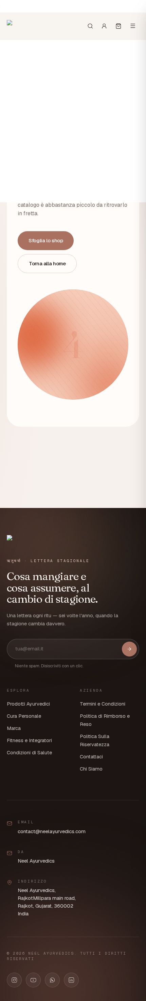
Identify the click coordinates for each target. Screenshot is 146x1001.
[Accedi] (104, 26)
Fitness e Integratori (29, 740)
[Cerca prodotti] (90, 26)
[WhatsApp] (52, 980)
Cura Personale (24, 716)
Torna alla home (47, 263)
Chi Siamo (91, 769)
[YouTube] (33, 980)
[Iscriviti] (129, 649)
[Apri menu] (132, 25)
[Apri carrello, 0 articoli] (118, 26)
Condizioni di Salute (29, 753)
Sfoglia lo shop (46, 240)
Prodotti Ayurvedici (28, 704)
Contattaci (91, 757)
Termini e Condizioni (102, 704)
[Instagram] (14, 980)
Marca (14, 728)
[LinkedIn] (71, 980)
